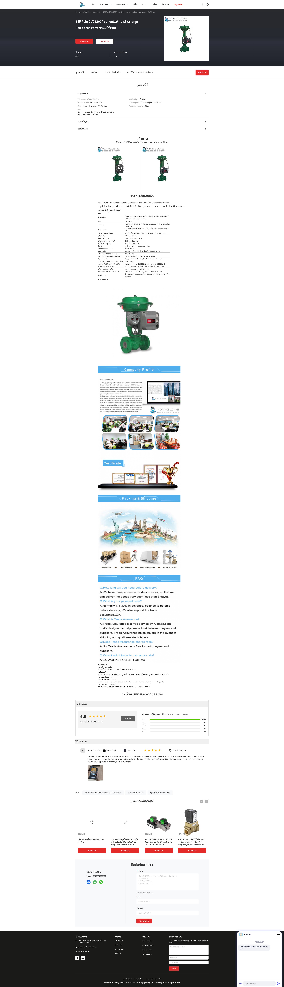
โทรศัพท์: (140, 908)
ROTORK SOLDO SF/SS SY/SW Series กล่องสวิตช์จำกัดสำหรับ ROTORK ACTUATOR (158, 842)
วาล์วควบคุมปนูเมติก (148, 941)
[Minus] (278, 934)
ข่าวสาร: (140, 871)
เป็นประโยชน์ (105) (179, 750)
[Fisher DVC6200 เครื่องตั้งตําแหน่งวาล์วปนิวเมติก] (118, 168)
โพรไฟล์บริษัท (119, 940)
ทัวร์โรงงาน (118, 945)
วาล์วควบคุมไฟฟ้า (147, 945)
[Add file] (240, 983)
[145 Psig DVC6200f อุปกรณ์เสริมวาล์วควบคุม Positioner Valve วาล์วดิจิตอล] (186, 38)
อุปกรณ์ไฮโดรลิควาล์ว (135, 793)
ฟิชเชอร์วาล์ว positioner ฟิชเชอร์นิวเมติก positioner (103, 793)
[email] (89, 882)
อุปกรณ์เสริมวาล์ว (95, 12)
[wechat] (101, 882)
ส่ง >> (174, 968)
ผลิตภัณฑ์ (84, 12)
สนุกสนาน (84, 41)
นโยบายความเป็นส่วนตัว (153, 979)
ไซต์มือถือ (139, 979)
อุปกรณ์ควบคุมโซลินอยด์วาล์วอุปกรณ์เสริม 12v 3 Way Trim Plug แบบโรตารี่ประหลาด (124, 842)
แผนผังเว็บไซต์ (127, 979)
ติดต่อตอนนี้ (144, 921)
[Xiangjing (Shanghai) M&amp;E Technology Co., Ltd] (82, 4)
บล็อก (155, 4)
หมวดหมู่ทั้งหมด (146, 954)
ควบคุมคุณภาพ (119, 949)
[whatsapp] (95, 882)
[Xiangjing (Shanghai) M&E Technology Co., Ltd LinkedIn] (83, 958)
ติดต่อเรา (118, 953)
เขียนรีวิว (128, 719)
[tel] (107, 882)
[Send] (278, 983)
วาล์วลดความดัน (147, 950)
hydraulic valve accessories (160, 793)
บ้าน (76, 12)
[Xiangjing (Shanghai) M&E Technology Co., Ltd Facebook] (77, 958)
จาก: (138, 897)
